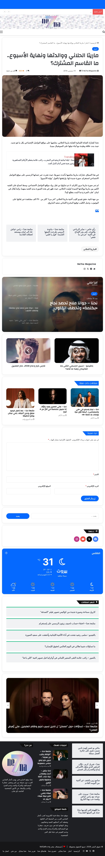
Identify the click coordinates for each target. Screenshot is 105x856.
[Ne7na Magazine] (52, 22)
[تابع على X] (82, 71)
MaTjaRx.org (45, 847)
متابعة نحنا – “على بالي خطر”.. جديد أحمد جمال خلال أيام (73, 305)
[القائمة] (1, 32)
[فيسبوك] (91, 269)
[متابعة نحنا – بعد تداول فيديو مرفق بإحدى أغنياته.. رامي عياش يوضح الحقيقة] (20, 398)
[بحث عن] (103, 32)
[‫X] (87, 269)
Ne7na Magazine (90, 71)
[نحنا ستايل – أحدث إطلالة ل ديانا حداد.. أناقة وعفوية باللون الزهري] (60, 773)
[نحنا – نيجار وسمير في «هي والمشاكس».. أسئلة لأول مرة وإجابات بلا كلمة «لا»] (85, 397)
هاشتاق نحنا (41, 851)
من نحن (14, 851)
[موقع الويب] (94, 269)
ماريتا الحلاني (89, 249)
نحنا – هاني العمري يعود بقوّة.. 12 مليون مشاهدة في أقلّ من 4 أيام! (53, 409)
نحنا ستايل (22, 851)
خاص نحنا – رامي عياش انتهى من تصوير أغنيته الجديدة (70, 12)
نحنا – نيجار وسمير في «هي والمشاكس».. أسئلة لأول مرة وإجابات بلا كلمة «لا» (87, 412)
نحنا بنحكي (62, 851)
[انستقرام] (84, 269)
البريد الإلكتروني (92, 486)
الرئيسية (93, 43)
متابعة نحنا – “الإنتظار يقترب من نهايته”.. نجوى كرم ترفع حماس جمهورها (44, 757)
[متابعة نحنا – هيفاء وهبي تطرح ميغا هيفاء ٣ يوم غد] (60, 794)
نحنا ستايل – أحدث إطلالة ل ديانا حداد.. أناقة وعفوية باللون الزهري (44, 776)
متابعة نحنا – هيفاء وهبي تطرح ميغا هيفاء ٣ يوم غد (44, 794)
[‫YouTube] (83, 539)
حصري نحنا (52, 851)
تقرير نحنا (32, 851)
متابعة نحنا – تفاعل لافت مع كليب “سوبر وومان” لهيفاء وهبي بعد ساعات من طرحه (55, 728)
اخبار (87, 43)
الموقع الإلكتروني (44, 486)
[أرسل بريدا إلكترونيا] (80, 71)
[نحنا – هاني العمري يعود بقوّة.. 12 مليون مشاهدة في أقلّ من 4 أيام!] (52, 396)
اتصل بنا (6, 851)
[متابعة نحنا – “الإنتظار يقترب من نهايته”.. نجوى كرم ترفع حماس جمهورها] (60, 755)
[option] (52, 304)
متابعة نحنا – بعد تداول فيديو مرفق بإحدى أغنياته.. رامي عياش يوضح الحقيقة (21, 413)
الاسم (96, 474)
